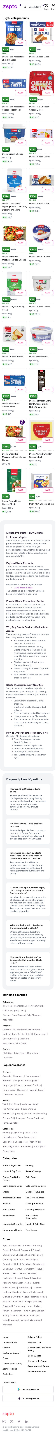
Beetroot (6, 1080)
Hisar (15, 1273)
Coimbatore (18, 1259)
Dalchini (37, 1085)
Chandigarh (8, 1255)
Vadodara (34, 1315)
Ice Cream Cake (35, 1006)
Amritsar (36, 1245)
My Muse (14, 1104)
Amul (19, 1113)
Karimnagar (17, 1282)
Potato (18, 1085)
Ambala (26, 1245)
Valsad (5, 1320)
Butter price (39, 1146)
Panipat (28, 1301)
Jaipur (27, 1278)
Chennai (6, 1259)
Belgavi (15, 1250)
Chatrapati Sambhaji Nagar (28, 1255)
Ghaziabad (38, 1264)
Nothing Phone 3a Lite (13, 1034)
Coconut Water (9, 1038)
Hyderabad (7, 1278)
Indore (18, 1278)
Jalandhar (36, 1278)
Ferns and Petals (10, 1123)
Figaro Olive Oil (28, 1109)
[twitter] (13, 1421)
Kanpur (6, 1282)
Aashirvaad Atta (29, 1104)
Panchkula (18, 1301)
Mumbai (6, 1296)
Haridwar (6, 1273)
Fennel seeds (8, 1090)
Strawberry (18, 1076)
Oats (22, 1010)
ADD (20, 42)
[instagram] (6, 1421)
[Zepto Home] (10, 7)
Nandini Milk (8, 1113)
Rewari (5, 1310)
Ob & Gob (7, 1053)
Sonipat (40, 1310)
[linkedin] (28, 1421)
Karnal (28, 1282)
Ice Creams (7, 1006)
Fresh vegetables (10, 1146)
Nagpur (25, 1296)
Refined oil (26, 1146)
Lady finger (7, 1085)
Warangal (7, 1324)
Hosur (23, 1273)
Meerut (27, 1292)
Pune (29, 1306)
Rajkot (37, 1306)
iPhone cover (40, 1034)
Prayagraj (7, 1306)
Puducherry (19, 1306)
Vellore (24, 1320)
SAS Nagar (29, 1310)
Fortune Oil (8, 1118)
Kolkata (6, 1287)
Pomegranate (32, 1076)
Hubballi (32, 1273)
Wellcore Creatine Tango (29, 1029)
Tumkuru (14, 1315)
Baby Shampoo (34, 1015)
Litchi (29, 1034)
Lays (17, 1109)
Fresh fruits (34, 1142)
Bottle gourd (31, 1080)
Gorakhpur (7, 1269)
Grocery (6, 1132)
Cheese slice (21, 1142)
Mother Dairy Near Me (35, 1113)
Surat (5, 1315)
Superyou (20, 1118)
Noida (42, 1296)
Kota (14, 1287)
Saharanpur (16, 1310)
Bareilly (5, 1250)
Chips (27, 1132)
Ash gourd (18, 1080)
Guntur (18, 1269)
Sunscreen (20, 1006)
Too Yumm (7, 1109)
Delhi (16, 1264)
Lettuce (19, 1094)
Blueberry (22, 1090)
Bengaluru (25, 1250)
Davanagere (32, 1259)
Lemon (27, 1085)
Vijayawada (35, 1320)
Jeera (40, 1090)
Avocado (6, 1076)
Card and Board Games (13, 1015)
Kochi (36, 1282)
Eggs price (7, 1142)
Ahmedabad (15, 1245)
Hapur (39, 1269)
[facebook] (21, 1421)
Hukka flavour (9, 1137)
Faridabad (26, 1264)
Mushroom (7, 1094)
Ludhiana (6, 1292)
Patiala (37, 1301)
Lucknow (37, 1287)
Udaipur (24, 1315)
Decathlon (7, 1057)
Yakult (5, 1104)
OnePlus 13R (8, 1029)
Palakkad (6, 1301)
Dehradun (7, 1264)
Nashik (34, 1296)
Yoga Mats (7, 1019)
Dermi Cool (32, 1053)
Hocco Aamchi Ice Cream (14, 1043)
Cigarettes (17, 1132)
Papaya (32, 1090)
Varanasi (15, 1320)
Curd (34, 1132)
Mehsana (37, 1292)
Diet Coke (24, 1038)
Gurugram (29, 1269)
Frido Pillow (19, 1053)
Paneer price (8, 1151)
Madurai (17, 1292)
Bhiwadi (36, 1250)
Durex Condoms (35, 1118)
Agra (4, 1245)
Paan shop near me (27, 1137)
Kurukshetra (24, 1287)
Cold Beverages (10, 1010)
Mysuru (16, 1296)
